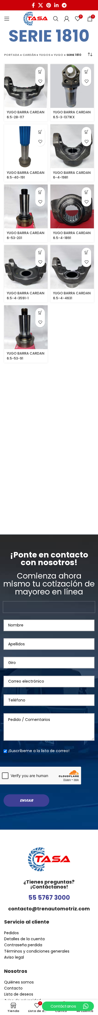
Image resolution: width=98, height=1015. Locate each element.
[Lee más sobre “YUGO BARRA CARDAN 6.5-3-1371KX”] (86, 71)
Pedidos (11, 933)
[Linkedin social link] (56, 5)
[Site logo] (35, 18)
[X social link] (40, 5)
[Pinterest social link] (49, 5)
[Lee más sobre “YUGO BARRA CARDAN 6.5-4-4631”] (86, 252)
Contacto (13, 988)
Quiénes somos (19, 982)
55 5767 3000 (49, 897)
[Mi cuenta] (66, 18)
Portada (11, 55)
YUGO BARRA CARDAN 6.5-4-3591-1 (25, 295)
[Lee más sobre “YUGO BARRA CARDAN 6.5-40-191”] (40, 132)
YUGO (58, 55)
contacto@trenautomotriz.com (49, 908)
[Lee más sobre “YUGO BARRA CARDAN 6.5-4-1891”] (86, 192)
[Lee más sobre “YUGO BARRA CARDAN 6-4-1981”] (86, 132)
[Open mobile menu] (6, 18)
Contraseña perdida (23, 945)
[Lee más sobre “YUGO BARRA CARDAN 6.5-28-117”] (40, 71)
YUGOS (44, 55)
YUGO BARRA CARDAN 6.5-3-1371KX (72, 114)
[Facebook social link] (33, 5)
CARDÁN (29, 55)
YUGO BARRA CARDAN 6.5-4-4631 (72, 295)
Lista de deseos (18, 994)
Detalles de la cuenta (24, 939)
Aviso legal (14, 957)
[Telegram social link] (64, 5)
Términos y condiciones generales (36, 951)
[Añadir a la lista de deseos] (40, 81)
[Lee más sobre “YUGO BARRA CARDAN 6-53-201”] (40, 192)
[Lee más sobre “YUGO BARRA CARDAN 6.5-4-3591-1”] (40, 252)
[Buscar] (55, 18)
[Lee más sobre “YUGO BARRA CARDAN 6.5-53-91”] (40, 313)
